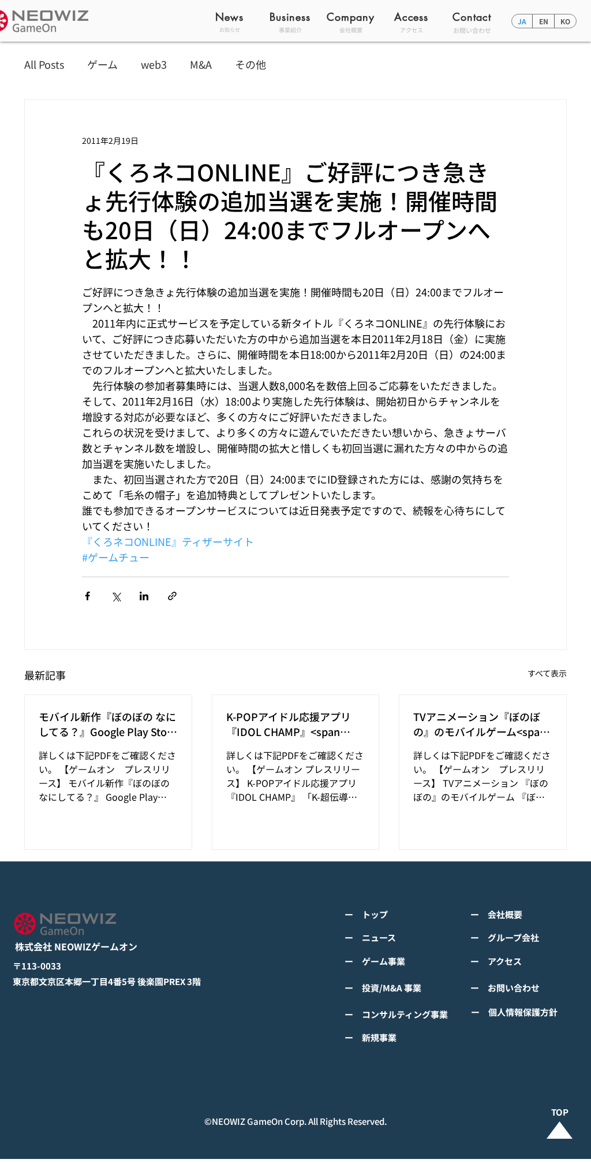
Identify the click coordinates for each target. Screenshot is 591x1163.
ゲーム (102, 64)
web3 (154, 64)
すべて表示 (547, 673)
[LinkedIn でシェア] (144, 595)
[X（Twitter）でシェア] (115, 595)
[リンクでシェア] (172, 595)
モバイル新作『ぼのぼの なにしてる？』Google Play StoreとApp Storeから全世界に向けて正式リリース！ (108, 724)
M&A (201, 64)
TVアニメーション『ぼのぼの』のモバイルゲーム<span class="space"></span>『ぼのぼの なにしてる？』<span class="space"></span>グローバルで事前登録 (480, 724)
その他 (250, 64)
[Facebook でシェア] (87, 595)
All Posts (44, 64)
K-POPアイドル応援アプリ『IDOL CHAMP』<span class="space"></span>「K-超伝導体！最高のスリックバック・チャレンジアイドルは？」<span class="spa (293, 724)
